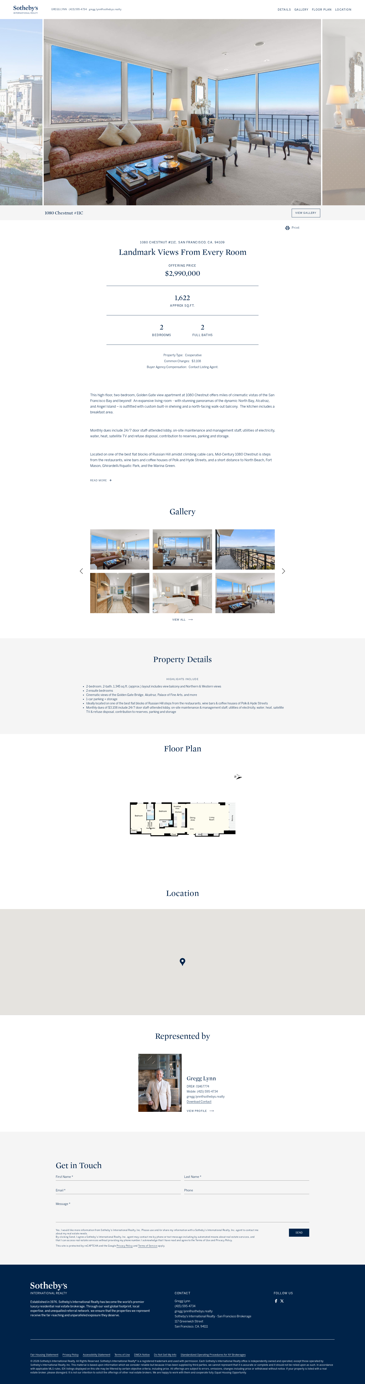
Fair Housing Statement (44, 1354)
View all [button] (179, 619)
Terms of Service (147, 1246)
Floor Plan (322, 9)
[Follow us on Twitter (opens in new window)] (282, 1301)
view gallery (305, 212)
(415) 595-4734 (78, 9)
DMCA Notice (142, 1354)
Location (343, 9)
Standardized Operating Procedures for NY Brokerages (213, 1354)
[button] (182, 958)
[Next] (283, 571)
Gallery (301, 9)
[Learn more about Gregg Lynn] (160, 1110)
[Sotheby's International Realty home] (48, 1293)
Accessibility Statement (96, 1354)
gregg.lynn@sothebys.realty (105, 9)
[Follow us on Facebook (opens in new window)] (276, 1301)
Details (284, 9)
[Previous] (82, 571)
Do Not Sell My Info (165, 1354)
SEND (299, 1232)
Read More (98, 480)
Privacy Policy (125, 1246)
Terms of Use (122, 1354)
